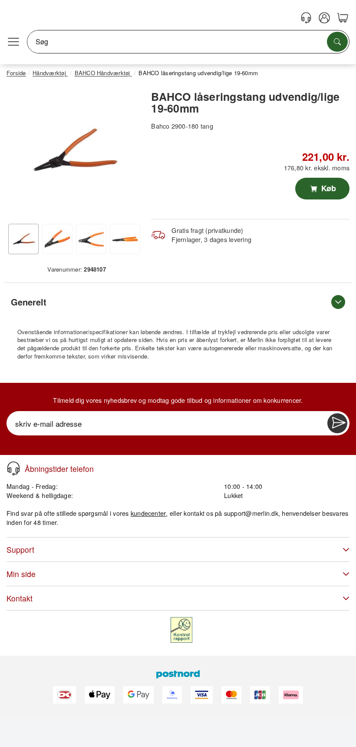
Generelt (28, 301)
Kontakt (20, 598)
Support (20, 549)
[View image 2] (57, 239)
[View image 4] (125, 239)
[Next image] (127, 152)
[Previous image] (19, 152)
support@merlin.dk (251, 513)
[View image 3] (91, 239)
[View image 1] (23, 239)
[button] (73, 150)
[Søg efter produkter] (337, 42)
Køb (327, 188)
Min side (21, 573)
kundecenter (148, 513)
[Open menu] (13, 41)
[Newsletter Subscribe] (337, 423)
